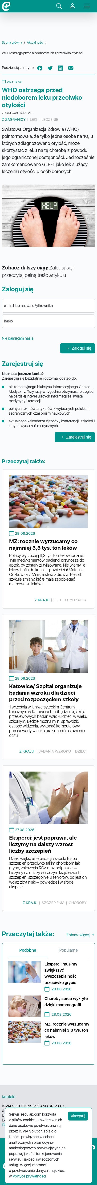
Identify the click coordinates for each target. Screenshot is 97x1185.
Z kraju (42, 600)
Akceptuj (78, 1116)
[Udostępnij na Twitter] (50, 68)
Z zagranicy (14, 119)
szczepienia (53, 903)
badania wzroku (54, 751)
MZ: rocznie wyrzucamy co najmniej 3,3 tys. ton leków (43, 544)
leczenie (49, 119)
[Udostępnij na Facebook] (39, 68)
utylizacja (76, 600)
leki (33, 119)
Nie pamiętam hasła (17, 338)
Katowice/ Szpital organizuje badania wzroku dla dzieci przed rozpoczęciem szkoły (45, 693)
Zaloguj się (81, 348)
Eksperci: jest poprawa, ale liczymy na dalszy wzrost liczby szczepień (43, 844)
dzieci (81, 751)
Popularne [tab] (68, 950)
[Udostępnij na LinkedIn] (60, 68)
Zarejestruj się (78, 437)
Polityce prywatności (29, 1176)
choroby (78, 903)
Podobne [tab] (27, 950)
